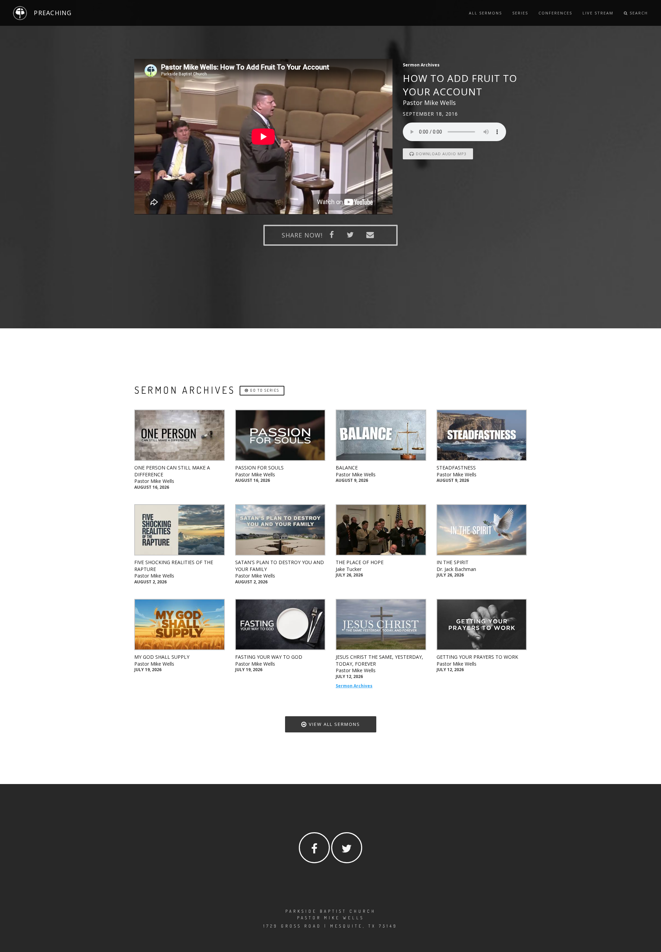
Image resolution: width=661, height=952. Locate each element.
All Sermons (485, 12)
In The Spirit (453, 562)
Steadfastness (456, 467)
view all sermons (333, 724)
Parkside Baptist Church (330, 911)
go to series (264, 390)
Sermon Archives (354, 686)
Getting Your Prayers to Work (477, 657)
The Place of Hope (360, 562)
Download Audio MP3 (440, 153)
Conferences (555, 12)
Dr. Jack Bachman (456, 569)
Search (638, 12)
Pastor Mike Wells (154, 481)
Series (520, 12)
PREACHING (53, 13)
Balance (347, 467)
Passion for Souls (259, 467)
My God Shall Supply (161, 657)
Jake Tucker (348, 569)
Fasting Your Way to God (268, 657)
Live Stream (598, 12)
